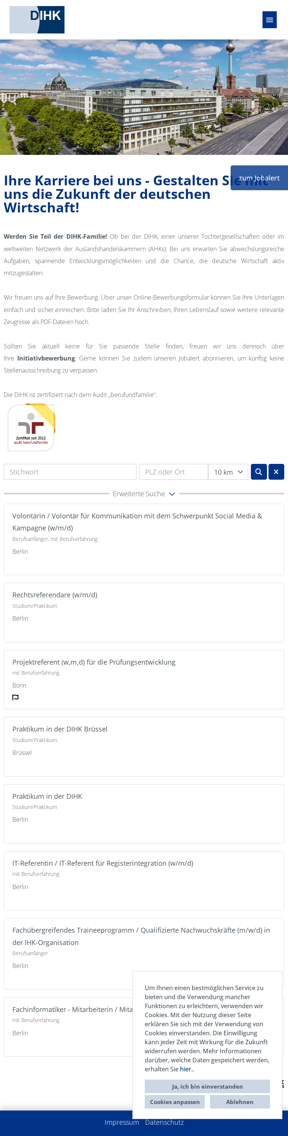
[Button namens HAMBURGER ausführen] (269, 19)
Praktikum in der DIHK (47, 796)
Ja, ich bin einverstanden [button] (207, 1086)
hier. (186, 1069)
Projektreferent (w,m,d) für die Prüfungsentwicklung (94, 661)
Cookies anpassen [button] (175, 1102)
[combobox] (228, 472)
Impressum (122, 1122)
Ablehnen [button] (240, 1102)
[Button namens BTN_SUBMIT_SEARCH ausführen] (259, 472)
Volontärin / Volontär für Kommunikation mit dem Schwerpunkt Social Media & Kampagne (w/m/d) (137, 521)
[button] (144, 493)
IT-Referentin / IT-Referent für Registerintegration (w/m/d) (102, 863)
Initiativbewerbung (46, 358)
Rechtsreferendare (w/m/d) (54, 594)
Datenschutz (164, 1122)
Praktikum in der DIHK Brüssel (60, 728)
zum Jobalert (259, 177)
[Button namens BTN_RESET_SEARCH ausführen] (276, 472)
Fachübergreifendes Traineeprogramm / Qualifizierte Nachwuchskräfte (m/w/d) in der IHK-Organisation (141, 936)
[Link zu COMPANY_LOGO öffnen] (36, 19)
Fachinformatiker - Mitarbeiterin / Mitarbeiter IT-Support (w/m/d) (114, 1009)
